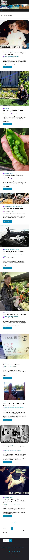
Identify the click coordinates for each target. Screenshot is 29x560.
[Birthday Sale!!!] (23, 6)
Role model (13, 504)
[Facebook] (14, 6)
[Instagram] (16, 6)
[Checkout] (20, 6)
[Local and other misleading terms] (14, 291)
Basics (5, 206)
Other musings (6, 108)
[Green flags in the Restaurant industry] (14, 149)
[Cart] (19, 6)
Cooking (5, 56)
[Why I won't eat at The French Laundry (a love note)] (14, 88)
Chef (5, 407)
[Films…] (26, 6)
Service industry (15, 56)
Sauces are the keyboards (11, 365)
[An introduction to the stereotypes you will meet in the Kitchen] (14, 480)
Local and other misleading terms (14, 314)
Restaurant (10, 56)
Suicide (4, 256)
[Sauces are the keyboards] (14, 346)
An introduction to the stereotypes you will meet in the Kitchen (14, 501)
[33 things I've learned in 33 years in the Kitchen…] (14, 34)
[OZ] (22, 6)
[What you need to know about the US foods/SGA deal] (14, 391)
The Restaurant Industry (8, 51)
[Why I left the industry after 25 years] (14, 433)
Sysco (8, 408)
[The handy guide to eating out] (14, 198)
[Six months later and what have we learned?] (14, 236)
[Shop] (17, 6)
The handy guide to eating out (13, 208)
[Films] (24, 6)
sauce (9, 366)
